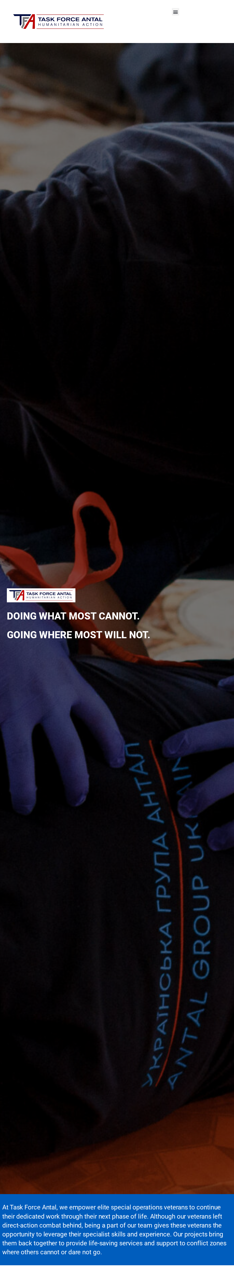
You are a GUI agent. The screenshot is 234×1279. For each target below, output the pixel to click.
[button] (175, 12)
